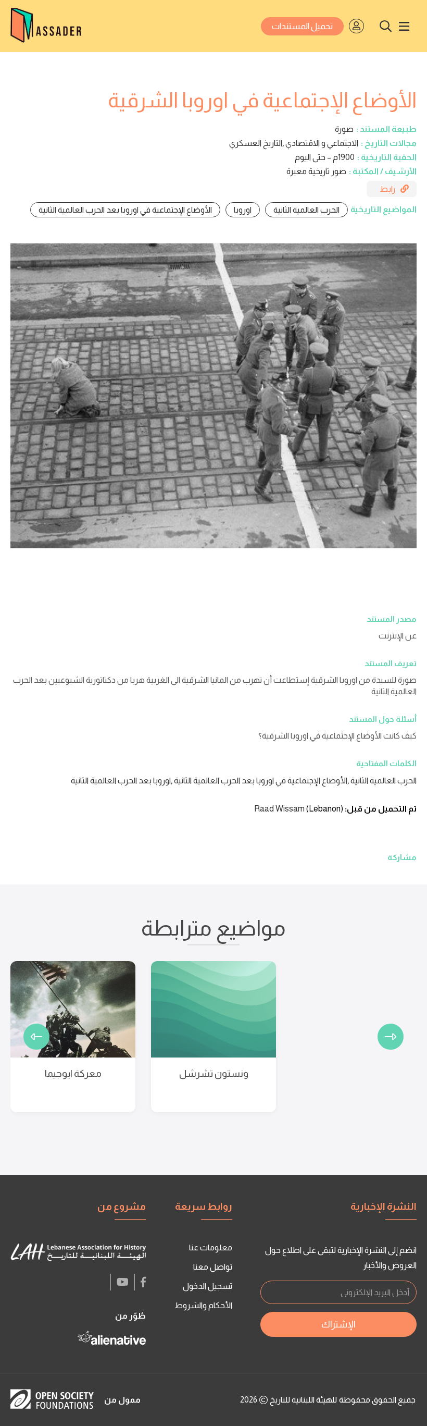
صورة (344, 129)
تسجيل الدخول (207, 1286)
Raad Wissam (279, 808)
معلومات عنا (210, 1247)
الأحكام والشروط (203, 1305)
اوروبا (243, 209)
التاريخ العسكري (255, 143)
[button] (391, 1037)
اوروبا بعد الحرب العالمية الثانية (121, 780)
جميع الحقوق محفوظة (377, 1399)
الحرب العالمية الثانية (306, 209)
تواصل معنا (212, 1266)
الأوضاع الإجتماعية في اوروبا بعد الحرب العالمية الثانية (125, 209)
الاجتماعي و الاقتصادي (321, 143)
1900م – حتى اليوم (325, 157)
